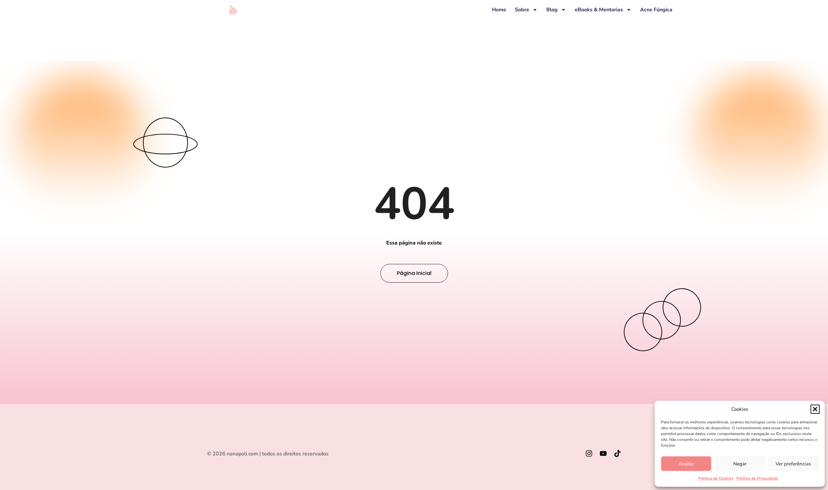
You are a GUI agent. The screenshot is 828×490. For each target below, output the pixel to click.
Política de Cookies (715, 478)
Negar (739, 464)
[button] (815, 409)
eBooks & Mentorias (599, 9)
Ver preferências (793, 464)
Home (499, 9)
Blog (552, 9)
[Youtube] (603, 453)
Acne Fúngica (656, 9)
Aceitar (686, 464)
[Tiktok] (617, 453)
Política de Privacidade (757, 478)
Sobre (522, 9)
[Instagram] (589, 453)
